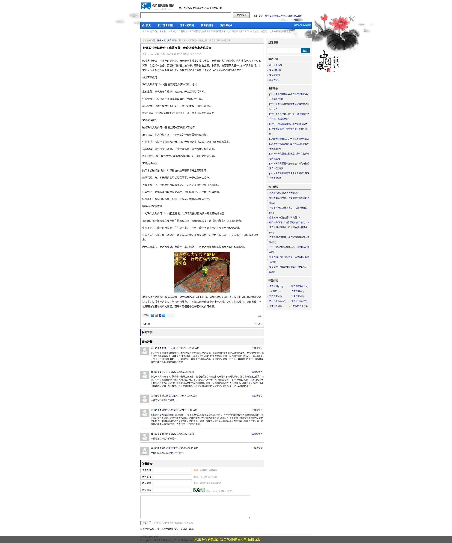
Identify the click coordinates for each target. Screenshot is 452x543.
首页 (148, 25)
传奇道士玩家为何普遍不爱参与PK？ (289, 139)
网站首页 (161, 40)
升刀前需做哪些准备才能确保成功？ (289, 124)
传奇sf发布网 (187, 25)
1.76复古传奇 (299, 306)
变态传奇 (275, 306)
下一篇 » (258, 324)
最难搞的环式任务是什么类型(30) (284, 217)
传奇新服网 (207, 25)
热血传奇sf (226, 25)
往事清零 (166, 434)
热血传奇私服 (277, 301)
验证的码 (146, 490)
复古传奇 (298, 16)
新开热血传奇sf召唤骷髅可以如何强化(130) (289, 222)
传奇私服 (269, 16)
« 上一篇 (146, 324)
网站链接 (146, 483)
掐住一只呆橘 (168, 348)
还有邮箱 (146, 477)
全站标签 (298, 25)
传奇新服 (297, 291)
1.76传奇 (289, 16)
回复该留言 (257, 348)
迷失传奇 (297, 296)
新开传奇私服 (165, 25)
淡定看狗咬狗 (168, 448)
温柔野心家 (167, 410)
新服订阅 (307, 25)
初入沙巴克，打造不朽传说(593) (284, 193)
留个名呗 (146, 470)
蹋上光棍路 (167, 396)
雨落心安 (166, 372)
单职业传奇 (279, 16)
